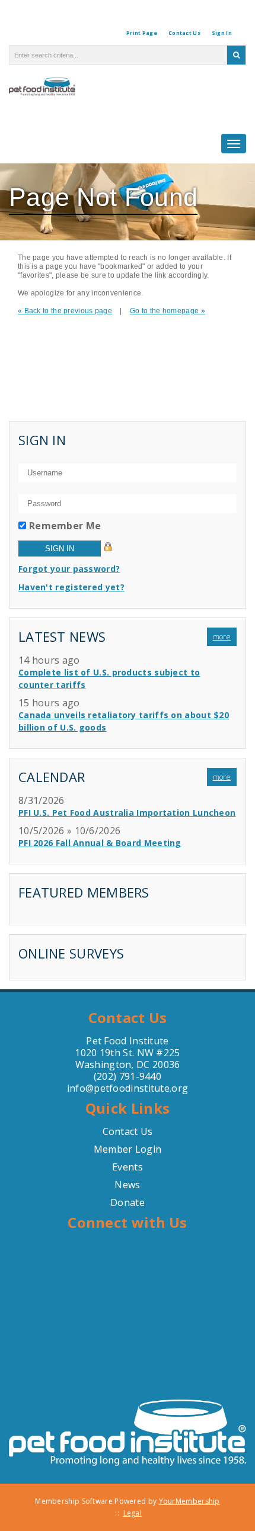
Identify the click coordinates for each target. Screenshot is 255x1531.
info (76, 1088)
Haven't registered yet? (71, 587)
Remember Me (65, 526)
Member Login (128, 1149)
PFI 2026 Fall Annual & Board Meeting (99, 842)
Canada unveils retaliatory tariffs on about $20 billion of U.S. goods (123, 721)
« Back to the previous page (65, 311)
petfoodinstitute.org (141, 1088)
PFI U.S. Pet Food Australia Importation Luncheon (126, 812)
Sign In (222, 33)
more (222, 637)
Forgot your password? (69, 568)
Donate (127, 1202)
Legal (132, 1513)
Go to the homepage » (167, 311)
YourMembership (189, 1501)
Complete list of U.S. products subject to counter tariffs (109, 678)
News (127, 1184)
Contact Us (184, 33)
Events (127, 1166)
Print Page (141, 33)
